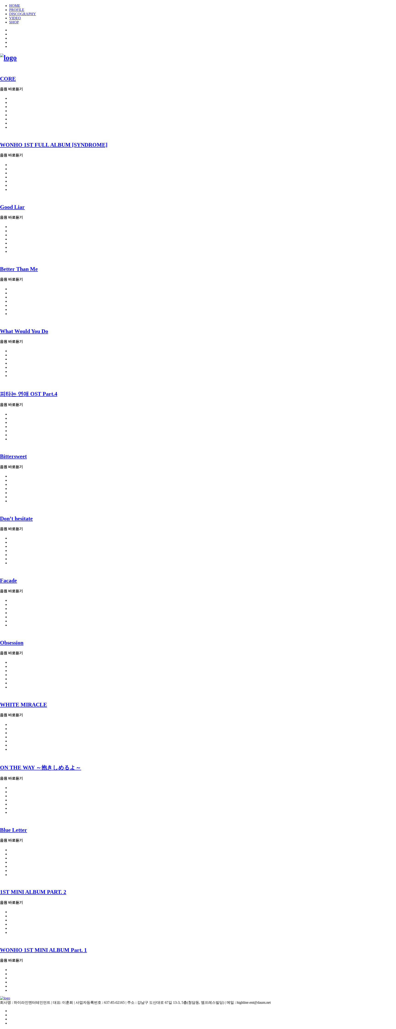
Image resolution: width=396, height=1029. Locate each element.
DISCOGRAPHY (22, 14)
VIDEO (15, 18)
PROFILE (16, 10)
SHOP (14, 22)
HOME (14, 6)
